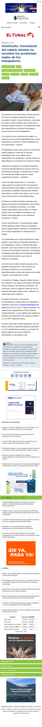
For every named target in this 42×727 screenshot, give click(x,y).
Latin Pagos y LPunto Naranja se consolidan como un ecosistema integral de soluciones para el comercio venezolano (21, 582)
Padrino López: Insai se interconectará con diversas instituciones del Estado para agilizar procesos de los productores (20, 512)
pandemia (24, 74)
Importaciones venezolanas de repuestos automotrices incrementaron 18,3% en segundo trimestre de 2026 (21, 465)
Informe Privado (12, 23)
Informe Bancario (6, 666)
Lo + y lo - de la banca (8, 670)
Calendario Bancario (8, 674)
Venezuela (5, 78)
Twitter (12, 365)
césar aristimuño (29, 70)
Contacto (32, 23)
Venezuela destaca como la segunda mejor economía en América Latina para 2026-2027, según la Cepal (20, 449)
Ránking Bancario (7, 661)
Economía (5, 74)
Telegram (32, 363)
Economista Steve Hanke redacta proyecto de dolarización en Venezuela (18, 435)
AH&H (19, 66)
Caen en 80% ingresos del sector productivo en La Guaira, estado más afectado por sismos (19, 442)
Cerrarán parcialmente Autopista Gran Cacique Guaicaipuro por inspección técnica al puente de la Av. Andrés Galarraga (21, 535)
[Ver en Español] (40, 1)
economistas (15, 74)
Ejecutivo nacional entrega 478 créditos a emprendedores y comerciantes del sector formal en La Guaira (21, 457)
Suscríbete (23, 23)
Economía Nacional (8, 66)
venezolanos (34, 74)
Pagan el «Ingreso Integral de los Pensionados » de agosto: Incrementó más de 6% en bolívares (20, 428)
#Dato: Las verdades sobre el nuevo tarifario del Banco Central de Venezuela (21, 574)
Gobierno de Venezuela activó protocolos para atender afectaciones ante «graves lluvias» (21, 590)
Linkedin (16, 706)
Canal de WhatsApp (22, 363)
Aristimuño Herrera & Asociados (12, 70)
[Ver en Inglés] (38, 1)
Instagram (6, 365)
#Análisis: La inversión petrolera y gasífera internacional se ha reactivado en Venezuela (17, 527)
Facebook (19, 365)
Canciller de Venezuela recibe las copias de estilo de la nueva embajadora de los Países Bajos (20, 520)
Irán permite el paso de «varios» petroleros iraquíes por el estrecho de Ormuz (21, 611)
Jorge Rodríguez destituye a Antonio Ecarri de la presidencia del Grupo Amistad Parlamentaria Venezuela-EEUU (19, 504)
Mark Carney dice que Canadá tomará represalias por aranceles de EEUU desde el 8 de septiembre (20, 597)
